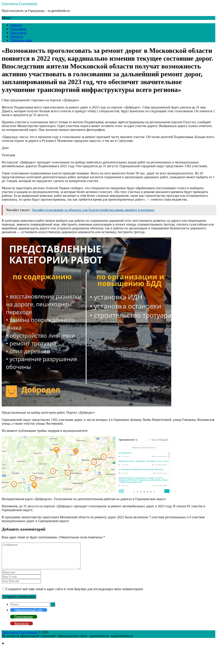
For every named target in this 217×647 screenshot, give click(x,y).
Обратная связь (21, 40)
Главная (16, 25)
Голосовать (18, 29)
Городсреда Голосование (19, 3)
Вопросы (16, 36)
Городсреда (18, 32)
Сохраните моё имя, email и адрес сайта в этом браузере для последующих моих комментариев (74, 589)
